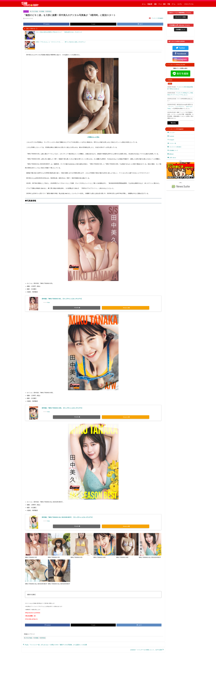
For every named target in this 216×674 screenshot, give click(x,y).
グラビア (26, 11)
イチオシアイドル (188, 4)
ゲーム (173, 4)
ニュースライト (180, 106)
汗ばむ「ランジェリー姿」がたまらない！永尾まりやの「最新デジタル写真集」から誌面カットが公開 (56, 644)
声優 (168, 4)
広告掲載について (180, 29)
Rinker (48, 302)
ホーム (144, 4)
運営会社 (171, 154)
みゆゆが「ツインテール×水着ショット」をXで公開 (146, 649)
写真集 (42, 11)
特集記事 (149, 4)
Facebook (171, 136)
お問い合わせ (172, 157)
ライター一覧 (172, 143)
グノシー (171, 106)
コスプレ (179, 4)
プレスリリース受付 (180, 17)
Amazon (125, 307)
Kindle (77, 307)
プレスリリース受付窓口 (175, 146)
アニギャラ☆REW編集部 (157, 18)
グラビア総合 (34, 11)
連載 (155, 4)
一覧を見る (173, 123)
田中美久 (49, 11)
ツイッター (172, 132)
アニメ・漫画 (162, 4)
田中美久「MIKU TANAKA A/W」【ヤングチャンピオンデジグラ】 (62, 408)
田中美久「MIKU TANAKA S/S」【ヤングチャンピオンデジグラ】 (62, 298)
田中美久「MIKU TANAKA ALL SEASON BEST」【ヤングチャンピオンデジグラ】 (67, 517)
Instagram (171, 139)
